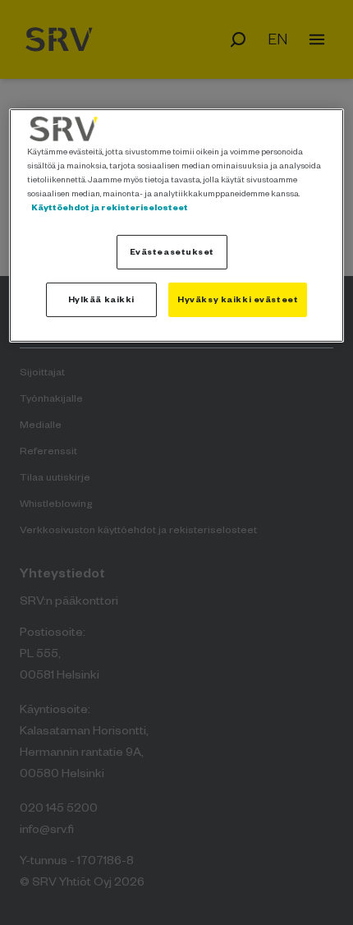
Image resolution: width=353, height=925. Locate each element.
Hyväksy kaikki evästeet (237, 299)
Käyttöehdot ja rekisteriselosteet (109, 207)
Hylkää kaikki (101, 299)
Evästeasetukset (172, 251)
